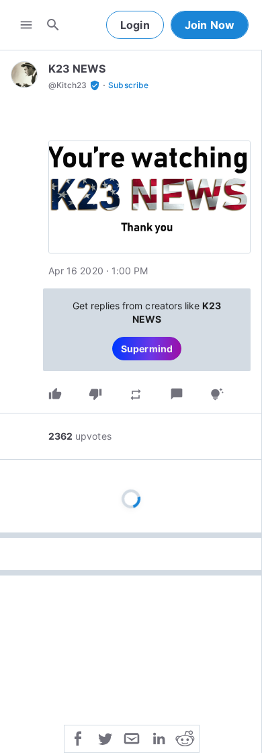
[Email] (131, 737)
